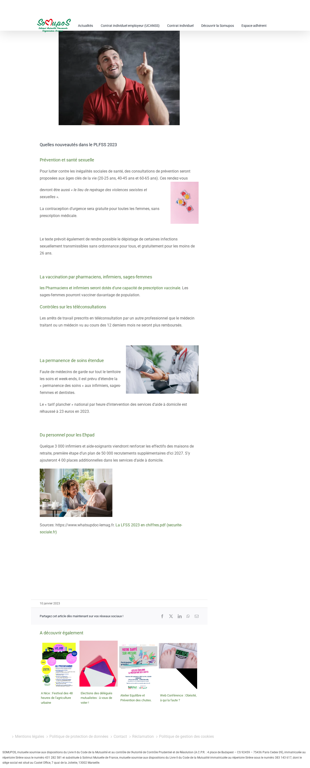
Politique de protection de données (78, 736)
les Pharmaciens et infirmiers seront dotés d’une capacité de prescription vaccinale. (110, 288)
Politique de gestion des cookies (186, 736)
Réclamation (143, 736)
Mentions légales (29, 736)
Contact (120, 736)
